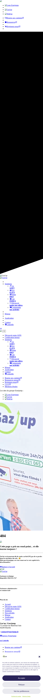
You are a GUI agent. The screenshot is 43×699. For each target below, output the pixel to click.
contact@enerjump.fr (10, 632)
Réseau (7, 314)
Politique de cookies (16, 696)
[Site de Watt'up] (8, 14)
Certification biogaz (12, 337)
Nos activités (9, 613)
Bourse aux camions (14, 18)
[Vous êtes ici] (8, 10)
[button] (39, 657)
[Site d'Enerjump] (12, 5)
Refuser (21, 685)
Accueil (8, 604)
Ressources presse (11, 380)
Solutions (8, 340)
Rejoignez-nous (13, 26)
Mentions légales (26, 696)
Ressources (11, 22)
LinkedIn (10, 325)
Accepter (21, 678)
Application (9, 318)
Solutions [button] (8, 284)
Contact (8, 322)
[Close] (4, 331)
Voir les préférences (21, 691)
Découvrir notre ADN (13, 335)
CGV (7, 384)
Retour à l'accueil (8, 567)
